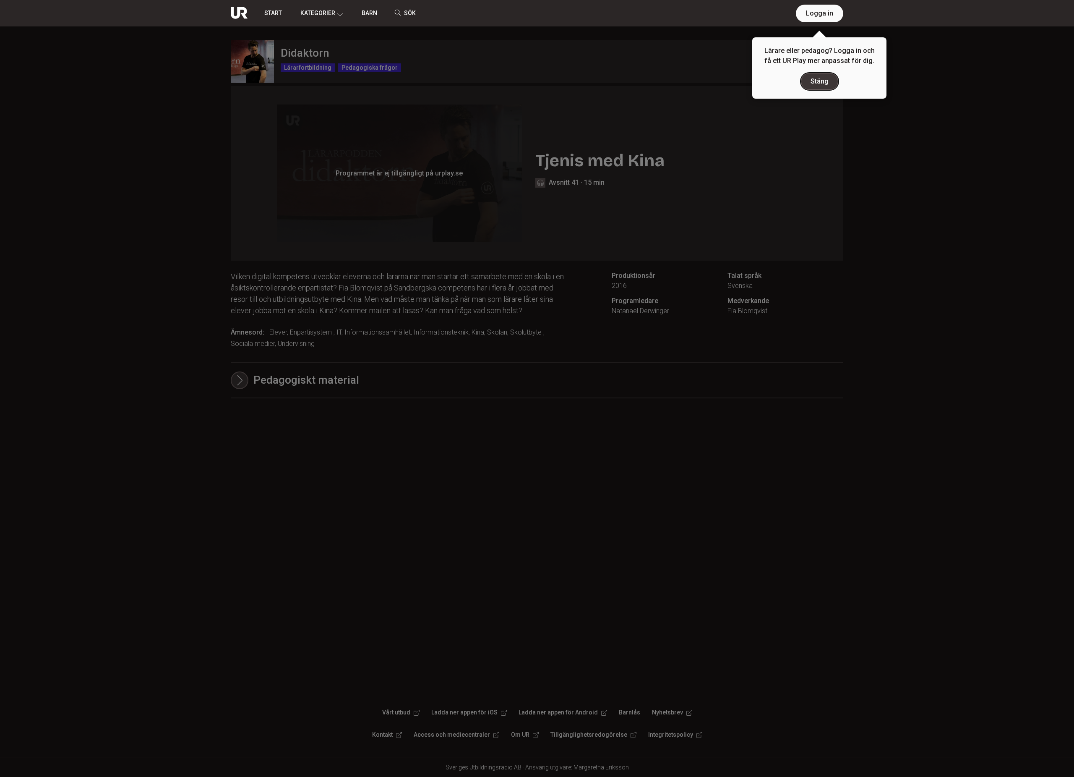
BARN (369, 13)
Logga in (819, 13)
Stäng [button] (820, 81)
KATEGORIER (317, 13)
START (273, 13)
